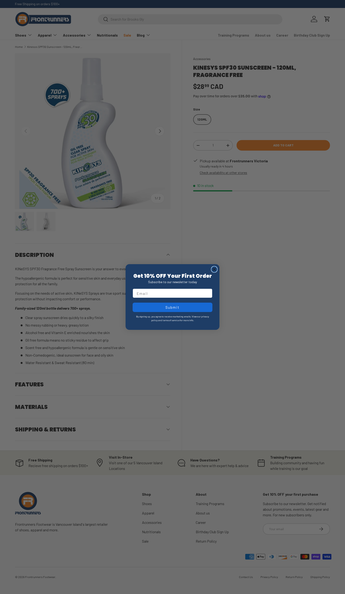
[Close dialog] (214, 269)
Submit (172, 307)
